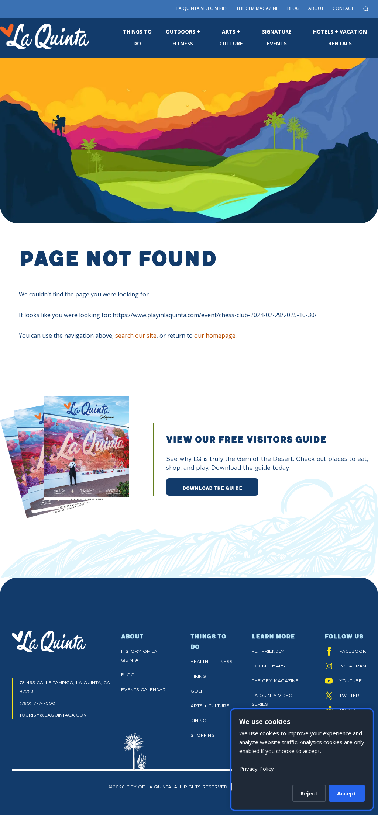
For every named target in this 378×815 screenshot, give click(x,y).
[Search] (365, 9)
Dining (198, 720)
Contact (343, 8)
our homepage (215, 336)
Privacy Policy (256, 768)
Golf (197, 691)
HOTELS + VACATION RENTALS (340, 37)
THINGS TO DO (137, 37)
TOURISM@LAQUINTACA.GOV (53, 715)
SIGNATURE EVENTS (277, 37)
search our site (136, 336)
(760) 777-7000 (37, 703)
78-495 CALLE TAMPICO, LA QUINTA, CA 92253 (64, 687)
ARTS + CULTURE (231, 37)
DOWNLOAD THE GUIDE (212, 487)
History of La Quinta (139, 655)
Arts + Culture (209, 705)
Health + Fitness (211, 661)
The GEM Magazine (275, 680)
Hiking (198, 676)
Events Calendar (143, 689)
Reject (309, 793)
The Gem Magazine (257, 8)
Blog (293, 8)
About (316, 8)
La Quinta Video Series (201, 8)
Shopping (202, 735)
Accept (347, 793)
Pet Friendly (268, 651)
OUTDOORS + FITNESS (183, 37)
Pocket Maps (268, 666)
